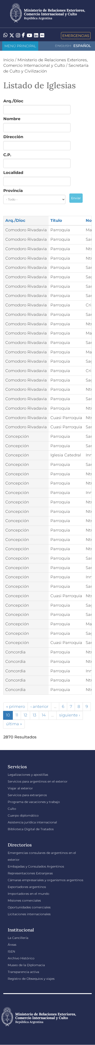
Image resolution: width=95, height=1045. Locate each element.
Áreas (12, 945)
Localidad (13, 172)
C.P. (7, 154)
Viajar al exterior (20, 788)
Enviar (76, 198)
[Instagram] (18, 35)
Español (82, 46)
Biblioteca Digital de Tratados (31, 829)
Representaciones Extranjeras (30, 873)
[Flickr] (42, 35)
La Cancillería (18, 938)
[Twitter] (11, 35)
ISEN (11, 951)
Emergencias (75, 35)
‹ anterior (39, 706)
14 (44, 715)
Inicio (8, 60)
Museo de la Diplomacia (26, 965)
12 (25, 715)
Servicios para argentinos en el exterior (38, 781)
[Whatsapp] (5, 35)
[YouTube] (29, 35)
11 (16, 715)
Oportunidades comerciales (29, 907)
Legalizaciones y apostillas (28, 775)
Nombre (11, 118)
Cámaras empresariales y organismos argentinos (45, 880)
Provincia (13, 190)
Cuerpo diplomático (23, 815)
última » (14, 723)
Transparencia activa (23, 972)
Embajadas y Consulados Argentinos (36, 866)
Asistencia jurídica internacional (32, 822)
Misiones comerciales (24, 900)
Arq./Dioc (13, 101)
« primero (15, 706)
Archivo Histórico (21, 958)
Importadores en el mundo (28, 894)
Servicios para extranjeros (27, 795)
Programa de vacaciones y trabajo (34, 802)
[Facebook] (23, 35)
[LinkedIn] (36, 35)
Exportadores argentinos (27, 887)
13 (34, 715)
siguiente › (69, 715)
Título (56, 220)
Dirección (13, 136)
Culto (12, 809)
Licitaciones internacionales (29, 914)
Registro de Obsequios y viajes (31, 979)
